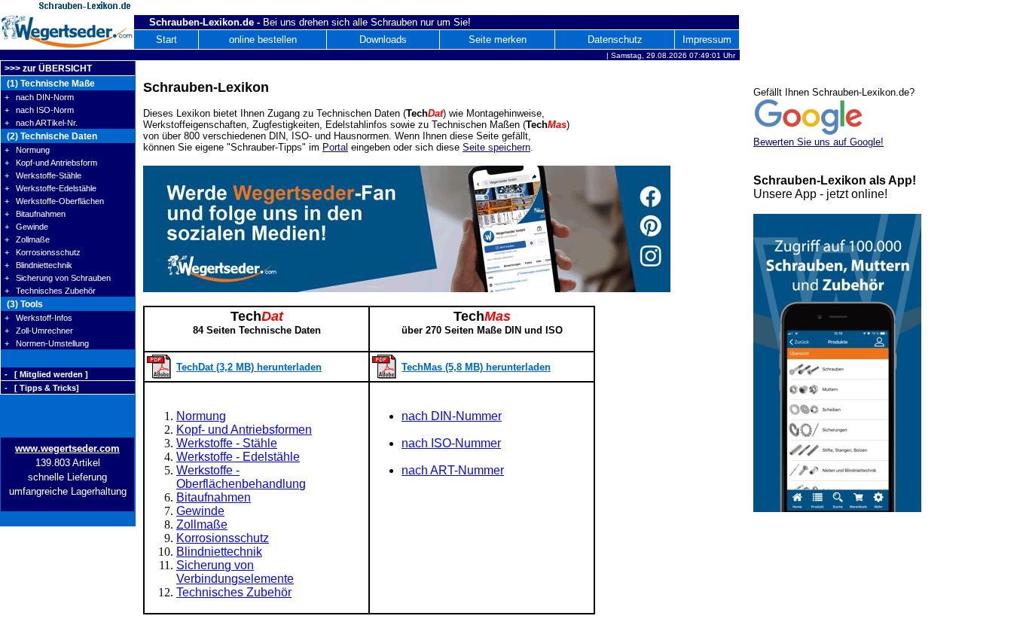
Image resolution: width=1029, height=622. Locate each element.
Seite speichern (496, 147)
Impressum (706, 39)
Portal (335, 147)
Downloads (383, 39)
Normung (201, 416)
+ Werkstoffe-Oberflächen (54, 201)
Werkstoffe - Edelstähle (238, 456)
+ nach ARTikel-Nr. (41, 122)
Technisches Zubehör (234, 592)
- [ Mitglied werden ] (46, 374)
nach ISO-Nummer (451, 443)
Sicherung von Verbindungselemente (235, 572)
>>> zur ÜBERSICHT (48, 68)
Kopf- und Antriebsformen (244, 429)
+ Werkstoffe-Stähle (43, 175)
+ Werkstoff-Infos (38, 317)
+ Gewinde (26, 226)
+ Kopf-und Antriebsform (51, 162)
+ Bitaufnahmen (35, 213)
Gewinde (200, 511)
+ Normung (27, 149)
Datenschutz (615, 39)
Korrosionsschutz (222, 538)
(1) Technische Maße (50, 83)
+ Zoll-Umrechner (39, 330)
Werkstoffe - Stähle (226, 443)
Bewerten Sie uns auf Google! (818, 142)
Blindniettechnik (219, 551)
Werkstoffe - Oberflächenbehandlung (241, 477)
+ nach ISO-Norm (39, 109)
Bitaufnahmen (213, 497)
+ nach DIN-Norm (39, 97)
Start (166, 39)
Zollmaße (201, 524)
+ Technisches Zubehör (50, 290)
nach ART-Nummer (453, 470)
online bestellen (263, 39)
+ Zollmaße (27, 239)
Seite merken (498, 39)
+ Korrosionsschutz (43, 252)
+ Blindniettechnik (38, 265)
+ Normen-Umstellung (47, 343)
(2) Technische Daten (51, 136)
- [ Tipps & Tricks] (42, 387)
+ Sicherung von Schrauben (58, 277)
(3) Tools (24, 304)
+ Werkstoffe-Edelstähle (50, 188)
